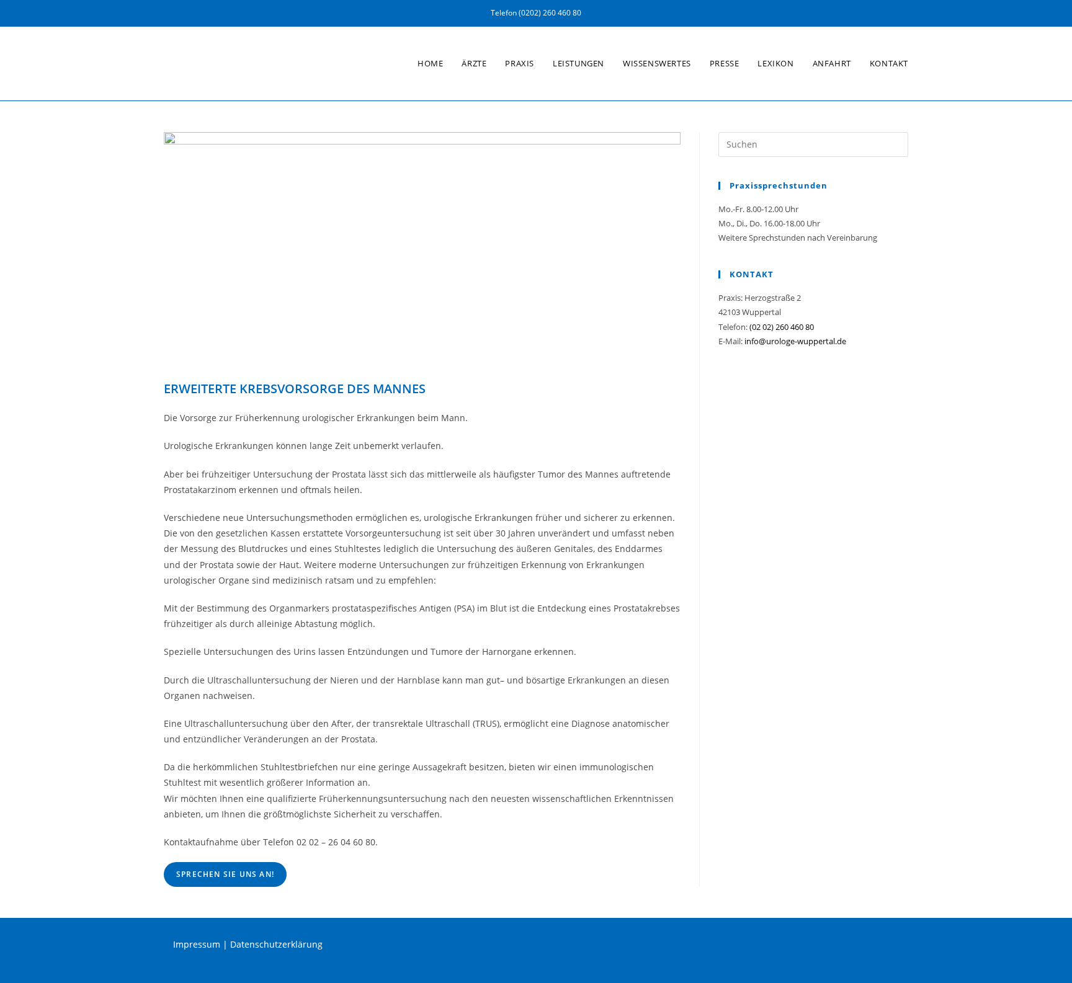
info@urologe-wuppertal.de (795, 341)
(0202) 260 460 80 (550, 12)
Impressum (196, 944)
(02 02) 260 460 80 (781, 326)
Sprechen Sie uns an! (225, 874)
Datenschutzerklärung (276, 944)
